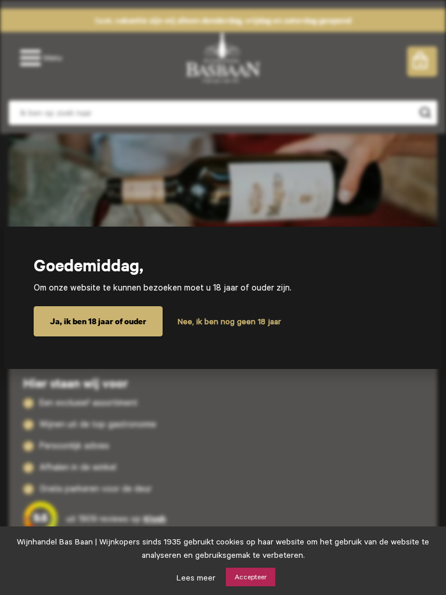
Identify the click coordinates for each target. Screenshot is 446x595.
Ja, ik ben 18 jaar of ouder (98, 321)
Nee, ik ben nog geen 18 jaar (229, 321)
